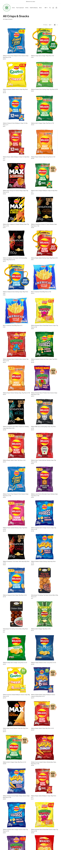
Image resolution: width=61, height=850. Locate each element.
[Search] (50, 7)
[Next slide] (27, 41)
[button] (50, 24)
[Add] (27, 52)
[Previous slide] (5, 41)
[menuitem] (40, 7)
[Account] (53, 7)
